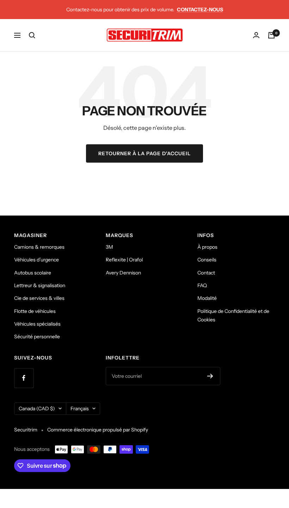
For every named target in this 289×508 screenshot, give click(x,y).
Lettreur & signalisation (39, 285)
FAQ (202, 285)
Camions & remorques (39, 247)
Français (79, 408)
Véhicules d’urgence (36, 259)
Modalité (207, 298)
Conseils (206, 259)
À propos (207, 247)
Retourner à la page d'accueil (144, 153)
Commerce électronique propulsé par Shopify (97, 430)
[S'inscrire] (210, 376)
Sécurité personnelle (37, 336)
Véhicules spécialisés (37, 324)
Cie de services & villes (39, 298)
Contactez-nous (200, 9)
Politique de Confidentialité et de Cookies (233, 315)
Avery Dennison (123, 273)
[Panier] (271, 35)
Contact (206, 273)
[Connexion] (256, 35)
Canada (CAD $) (37, 408)
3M (109, 247)
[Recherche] (32, 35)
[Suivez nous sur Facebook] (23, 378)
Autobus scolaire (32, 273)
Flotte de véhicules (35, 311)
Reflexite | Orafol (124, 259)
